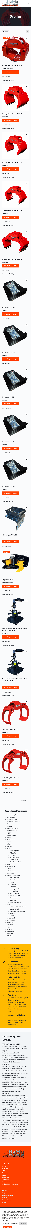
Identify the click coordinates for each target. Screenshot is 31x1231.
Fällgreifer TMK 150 (8, 580)
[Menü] (28, 3)
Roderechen (5, 1177)
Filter (6, 31)
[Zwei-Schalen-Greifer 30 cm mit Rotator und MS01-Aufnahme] (15, 662)
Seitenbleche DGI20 (8, 397)
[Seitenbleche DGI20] (15, 380)
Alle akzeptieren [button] (7, 1227)
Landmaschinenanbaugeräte (10, 1184)
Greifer (4, 1166)
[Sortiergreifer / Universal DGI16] (15, 194)
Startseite (5, 1190)
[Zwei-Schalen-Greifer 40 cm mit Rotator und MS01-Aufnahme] (15, 611)
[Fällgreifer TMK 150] (15, 563)
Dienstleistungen (7, 1195)
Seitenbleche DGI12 (8, 486)
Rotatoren (5, 1168)
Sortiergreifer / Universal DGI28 (12, 114)
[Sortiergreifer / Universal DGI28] (15, 97)
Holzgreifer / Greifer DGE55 (10, 729)
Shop (3, 1193)
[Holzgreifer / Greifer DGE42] (15, 761)
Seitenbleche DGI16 (8, 442)
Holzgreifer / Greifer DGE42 (10, 778)
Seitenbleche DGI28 (8, 307)
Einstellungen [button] (14, 1223)
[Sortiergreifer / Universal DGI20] (15, 48)
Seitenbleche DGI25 (8, 352)
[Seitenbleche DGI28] (15, 290)
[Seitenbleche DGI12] (15, 469)
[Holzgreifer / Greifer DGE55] (15, 712)
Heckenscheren (6, 1182)
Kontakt (4, 1202)
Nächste (23, 800)
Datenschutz (6, 1223)
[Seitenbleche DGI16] (15, 425)
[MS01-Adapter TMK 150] (15, 518)
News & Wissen (6, 1200)
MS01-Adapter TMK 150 (9, 535)
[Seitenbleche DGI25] (15, 335)
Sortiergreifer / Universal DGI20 (12, 65)
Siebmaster (5, 1173)
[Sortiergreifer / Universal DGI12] (15, 242)
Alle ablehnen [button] (23, 1223)
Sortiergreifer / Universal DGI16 (12, 211)
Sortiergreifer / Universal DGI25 (12, 162)
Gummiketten (5, 1179)
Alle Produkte (5, 1164)
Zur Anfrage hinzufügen (10, 72)
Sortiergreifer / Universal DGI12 (12, 259)
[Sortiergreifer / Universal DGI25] (15, 145)
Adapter (4, 1175)
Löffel (3, 1171)
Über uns (4, 1197)
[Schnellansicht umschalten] (26, 38)
